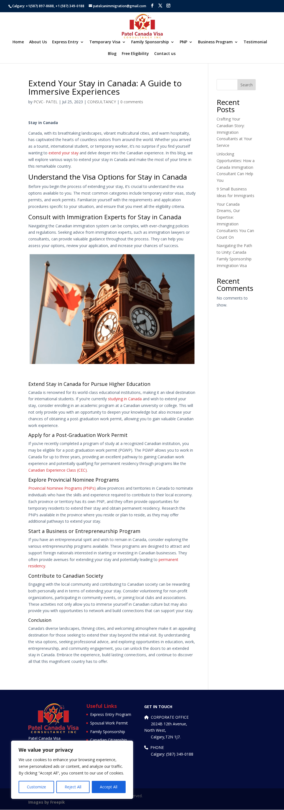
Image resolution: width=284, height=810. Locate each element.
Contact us (165, 54)
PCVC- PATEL (46, 101)
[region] (72, 770)
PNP (183, 42)
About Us (38, 42)
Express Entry (65, 42)
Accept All (108, 786)
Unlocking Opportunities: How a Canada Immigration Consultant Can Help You (236, 167)
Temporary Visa (104, 42)
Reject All (73, 786)
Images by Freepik (46, 802)
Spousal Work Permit (109, 723)
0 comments (131, 101)
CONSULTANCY (101, 101)
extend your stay (63, 152)
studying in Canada (125, 398)
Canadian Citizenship (108, 740)
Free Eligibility (135, 54)
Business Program (215, 42)
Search (246, 84)
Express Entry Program (110, 714)
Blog (112, 54)
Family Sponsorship (150, 42)
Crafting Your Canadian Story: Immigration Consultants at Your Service (234, 132)
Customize (36, 786)
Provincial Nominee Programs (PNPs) (62, 488)
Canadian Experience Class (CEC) (57, 470)
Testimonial (255, 42)
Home (18, 42)
